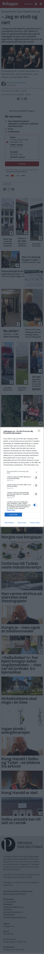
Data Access (22, 523)
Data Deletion (9, 523)
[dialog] (22, 477)
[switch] (35, 477)
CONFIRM (13, 514)
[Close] (39, 431)
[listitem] (22, 472)
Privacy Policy (35, 523)
